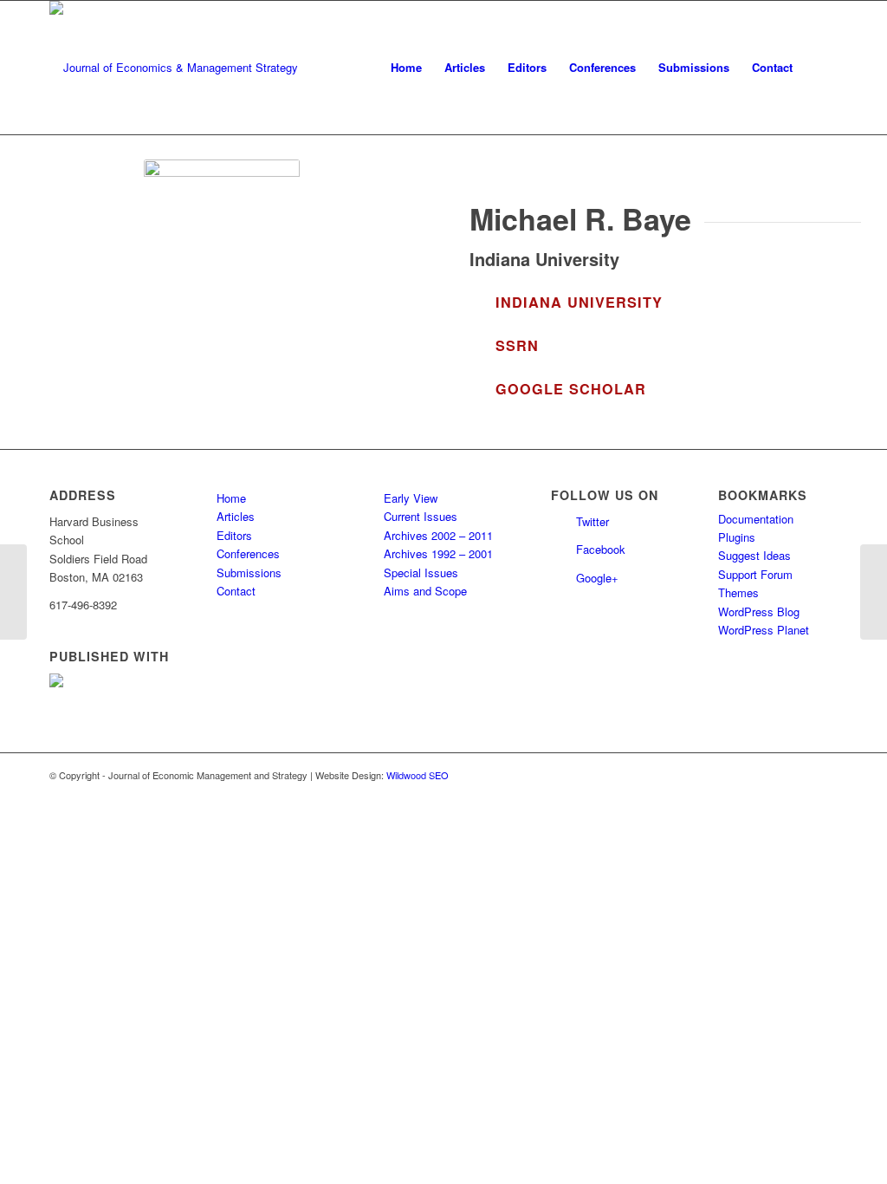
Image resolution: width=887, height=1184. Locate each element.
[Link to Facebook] (825, 775)
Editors (234, 535)
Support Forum (755, 574)
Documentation (755, 519)
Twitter (592, 521)
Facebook (600, 549)
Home (231, 498)
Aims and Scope (425, 590)
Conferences (248, 553)
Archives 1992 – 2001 (438, 553)
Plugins (736, 537)
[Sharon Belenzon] (13, 592)
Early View (410, 498)
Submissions (249, 572)
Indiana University (579, 302)
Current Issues (420, 516)
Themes (738, 592)
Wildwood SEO (417, 775)
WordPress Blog (759, 611)
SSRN (517, 345)
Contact (236, 590)
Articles (236, 516)
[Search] (821, 67)
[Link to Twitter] (799, 775)
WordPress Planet (763, 629)
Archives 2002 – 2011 (438, 535)
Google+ (597, 577)
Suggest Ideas (754, 555)
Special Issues (421, 572)
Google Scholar (570, 389)
